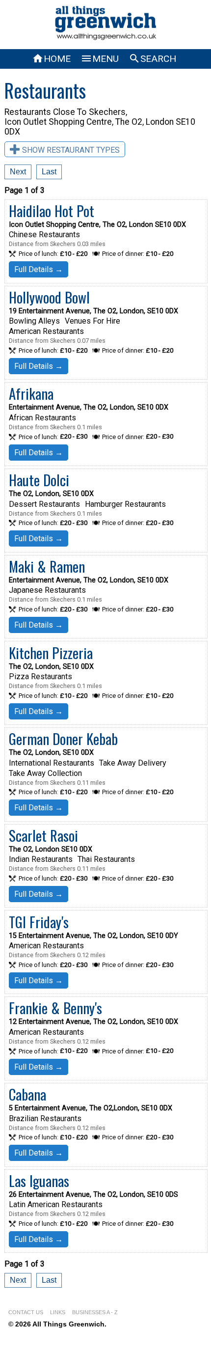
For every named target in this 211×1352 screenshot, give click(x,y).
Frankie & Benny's (55, 1007)
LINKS (57, 1312)
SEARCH (152, 58)
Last (49, 171)
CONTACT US (25, 1312)
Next (18, 171)
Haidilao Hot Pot (51, 210)
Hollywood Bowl (49, 297)
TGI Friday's (39, 921)
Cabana (27, 1094)
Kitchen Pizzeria (51, 652)
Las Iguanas (39, 1180)
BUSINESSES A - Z (95, 1312)
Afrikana (31, 393)
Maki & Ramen (47, 566)
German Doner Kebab (63, 738)
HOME (51, 58)
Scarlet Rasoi (43, 835)
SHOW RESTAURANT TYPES (71, 150)
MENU (99, 58)
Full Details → (38, 269)
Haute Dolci (39, 479)
